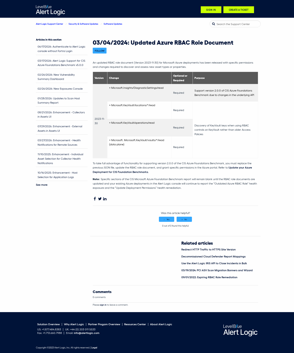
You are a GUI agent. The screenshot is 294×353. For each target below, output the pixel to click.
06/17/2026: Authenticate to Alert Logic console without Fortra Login (61, 48)
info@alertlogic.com (86, 332)
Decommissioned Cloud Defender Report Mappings (213, 256)
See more (41, 184)
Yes (168, 219)
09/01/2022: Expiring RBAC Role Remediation (209, 277)
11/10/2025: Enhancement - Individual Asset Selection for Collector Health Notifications (60, 158)
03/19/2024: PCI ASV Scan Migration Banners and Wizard (217, 270)
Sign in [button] (211, 9)
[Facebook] (95, 199)
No (185, 219)
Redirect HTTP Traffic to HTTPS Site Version (208, 249)
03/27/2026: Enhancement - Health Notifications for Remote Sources (59, 142)
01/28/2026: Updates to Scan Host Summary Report (59, 100)
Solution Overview (48, 324)
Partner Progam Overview (104, 324)
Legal (94, 347)
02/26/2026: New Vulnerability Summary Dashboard (56, 77)
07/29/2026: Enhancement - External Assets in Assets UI (60, 128)
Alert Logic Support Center (49, 23)
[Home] (50, 9)
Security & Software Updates (83, 23)
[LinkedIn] (105, 199)
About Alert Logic (161, 324)
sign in (103, 304)
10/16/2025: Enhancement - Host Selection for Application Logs (58, 175)
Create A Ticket (239, 9)
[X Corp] (100, 199)
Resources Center (135, 324)
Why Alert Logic (74, 324)
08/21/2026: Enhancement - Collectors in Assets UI (61, 114)
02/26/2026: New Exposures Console (60, 88)
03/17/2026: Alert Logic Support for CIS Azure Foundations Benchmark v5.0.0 (61, 63)
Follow (99, 50)
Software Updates (113, 23)
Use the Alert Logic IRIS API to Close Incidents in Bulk (214, 263)
